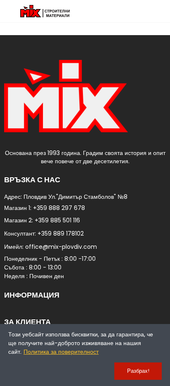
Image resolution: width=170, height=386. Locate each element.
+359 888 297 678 (59, 208)
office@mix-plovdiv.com (61, 247)
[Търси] (147, 11)
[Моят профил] (162, 11)
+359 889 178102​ (61, 233)
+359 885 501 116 (57, 220)
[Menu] (8, 11)
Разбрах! (138, 371)
